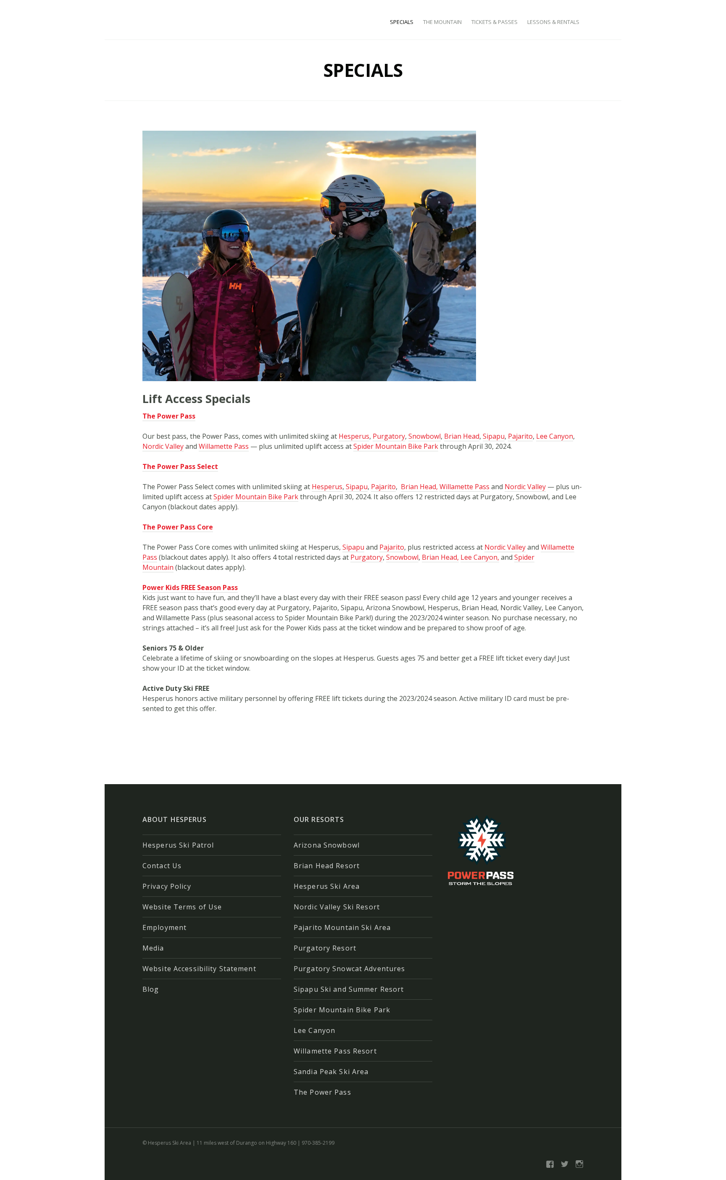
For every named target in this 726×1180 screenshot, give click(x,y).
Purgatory (389, 436)
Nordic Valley (163, 446)
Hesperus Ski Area (327, 886)
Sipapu (494, 436)
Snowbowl (424, 436)
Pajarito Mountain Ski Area (342, 927)
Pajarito (520, 436)
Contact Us (162, 865)
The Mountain (442, 22)
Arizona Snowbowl (327, 845)
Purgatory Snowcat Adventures (349, 968)
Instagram (579, 1164)
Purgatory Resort (325, 948)
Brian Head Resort (327, 865)
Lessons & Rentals (553, 22)
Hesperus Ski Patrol (178, 845)
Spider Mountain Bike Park (395, 446)
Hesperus (354, 436)
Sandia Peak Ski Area (331, 1071)
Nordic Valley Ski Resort (337, 906)
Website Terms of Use (182, 906)
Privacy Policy (166, 886)
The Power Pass (322, 1092)
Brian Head (461, 436)
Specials (401, 22)
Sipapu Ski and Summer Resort (349, 989)
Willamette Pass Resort (335, 1051)
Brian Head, (419, 486)
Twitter (564, 1164)
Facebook (550, 1164)
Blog (150, 989)
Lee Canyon (554, 436)
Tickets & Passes (494, 22)
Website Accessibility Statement (199, 968)
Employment (164, 927)
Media (153, 948)
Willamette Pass (224, 446)
